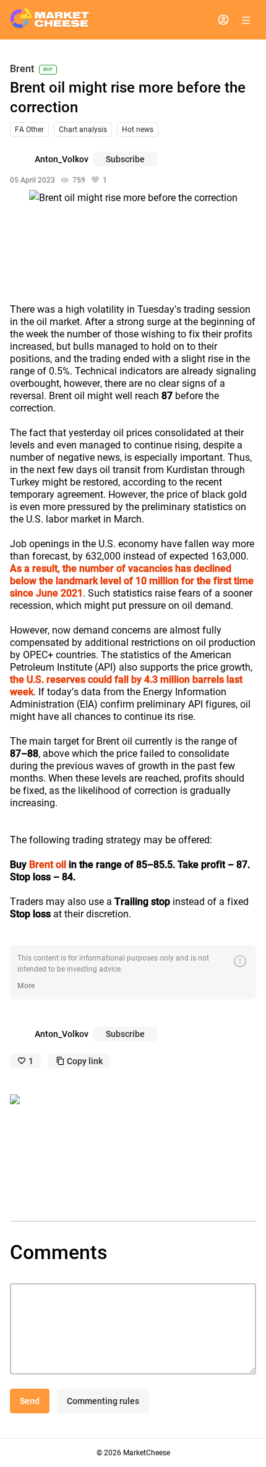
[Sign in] (223, 19)
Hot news (137, 129)
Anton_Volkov (61, 159)
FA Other (29, 129)
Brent (22, 69)
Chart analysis (83, 129)
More (26, 985)
